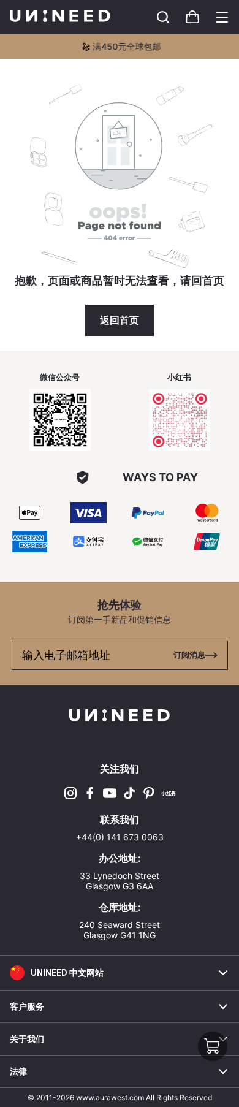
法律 (18, 1071)
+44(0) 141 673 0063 (120, 837)
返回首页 (119, 320)
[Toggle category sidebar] (221, 17)
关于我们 (27, 1039)
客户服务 (27, 1006)
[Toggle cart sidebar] (163, 17)
